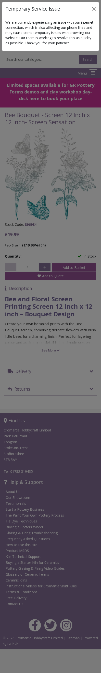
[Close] (93, 8)
